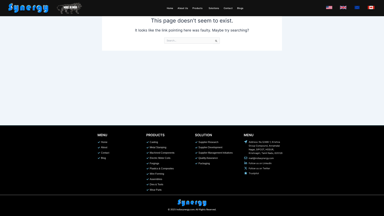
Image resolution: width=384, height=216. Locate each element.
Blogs (240, 8)
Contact (228, 8)
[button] (198, 8)
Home (170, 8)
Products (197, 8)
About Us (183, 8)
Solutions (214, 8)
